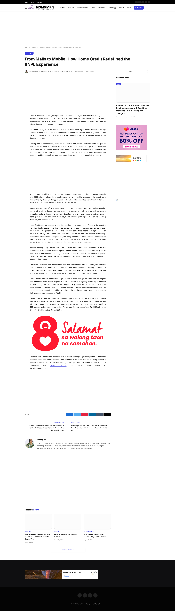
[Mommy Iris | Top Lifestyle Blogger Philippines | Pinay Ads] (41, 7)
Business (71, 8)
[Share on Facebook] (135, 71)
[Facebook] (18, 84)
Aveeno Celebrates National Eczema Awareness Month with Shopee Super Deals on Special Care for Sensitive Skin (46, 428)
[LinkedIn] (18, 94)
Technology (112, 8)
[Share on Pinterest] (141, 71)
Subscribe (138, 8)
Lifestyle (101, 8)
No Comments (79, 71)
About (32, 2)
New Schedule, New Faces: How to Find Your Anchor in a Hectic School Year (37, 536)
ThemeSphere (98, 604)
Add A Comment (67, 550)
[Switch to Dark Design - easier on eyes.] (146, 8)
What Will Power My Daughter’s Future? (66, 535)
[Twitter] (18, 89)
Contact (39, 2)
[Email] (18, 104)
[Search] (149, 7)
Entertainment (82, 8)
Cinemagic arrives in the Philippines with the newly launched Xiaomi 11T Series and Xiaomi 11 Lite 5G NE (89, 428)
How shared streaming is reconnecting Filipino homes (95, 535)
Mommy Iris (34, 71)
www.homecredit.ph (58, 365)
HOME (62, 8)
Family (93, 8)
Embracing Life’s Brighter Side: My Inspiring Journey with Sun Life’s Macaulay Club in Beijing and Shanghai (132, 109)
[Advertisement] (87, 29)
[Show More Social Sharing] (148, 71)
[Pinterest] (18, 99)
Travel (121, 8)
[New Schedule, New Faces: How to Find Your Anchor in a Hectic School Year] (38, 521)
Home (26, 2)
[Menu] (26, 7)
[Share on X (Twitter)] (138, 71)
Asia (118, 84)
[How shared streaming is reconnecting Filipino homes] (97, 521)
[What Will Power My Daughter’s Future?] (67, 521)
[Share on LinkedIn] (144, 71)
